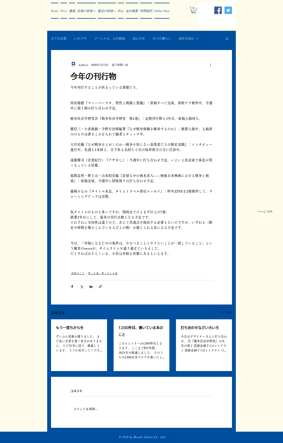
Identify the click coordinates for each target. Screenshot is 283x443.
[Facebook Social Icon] (218, 10)
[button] (63, 11)
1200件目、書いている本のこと (140, 331)
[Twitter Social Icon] (228, 10)
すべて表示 (225, 312)
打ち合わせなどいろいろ (200, 327)
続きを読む (186, 38)
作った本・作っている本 (103, 273)
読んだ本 (139, 38)
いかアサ (80, 38)
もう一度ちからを (70, 327)
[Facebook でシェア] (72, 286)
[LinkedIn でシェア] (91, 286)
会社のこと (78, 273)
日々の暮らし (162, 38)
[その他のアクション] (210, 65)
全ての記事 (58, 38)
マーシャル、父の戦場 (109, 38)
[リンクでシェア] (100, 286)
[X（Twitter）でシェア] (81, 286)
